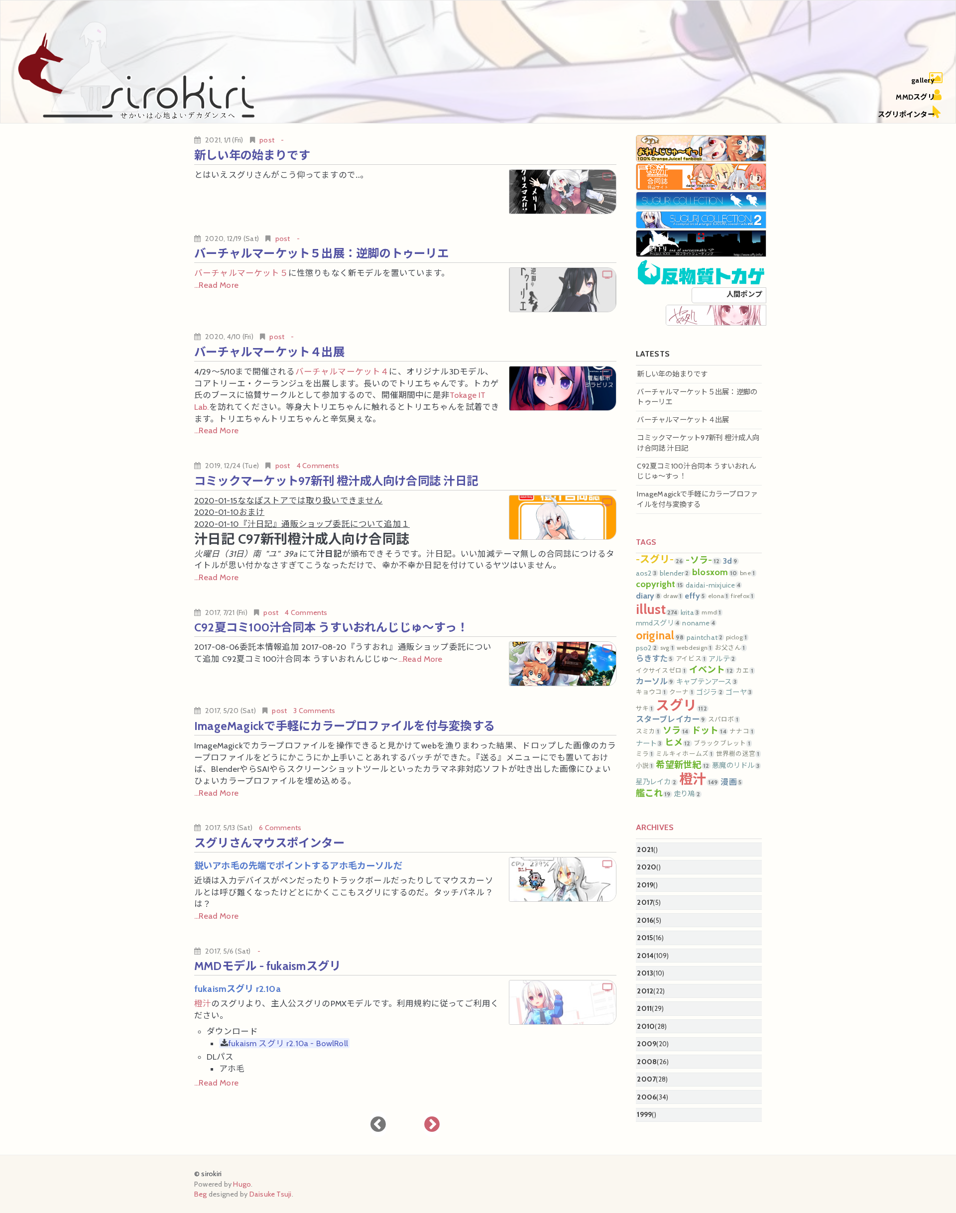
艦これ (653, 793)
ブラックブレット (722, 743)
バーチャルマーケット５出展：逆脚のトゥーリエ (321, 253)
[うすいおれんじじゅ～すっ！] (701, 147)
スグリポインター (906, 114)
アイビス (691, 658)
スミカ (648, 731)
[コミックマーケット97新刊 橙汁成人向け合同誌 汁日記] (562, 517)
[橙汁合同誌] (701, 176)
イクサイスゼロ (661, 670)
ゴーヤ (738, 692)
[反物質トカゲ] (701, 271)
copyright (659, 584)
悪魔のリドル (735, 765)
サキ (644, 708)
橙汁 (202, 1003)
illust (657, 609)
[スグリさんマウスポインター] (562, 879)
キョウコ (651, 692)
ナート (649, 743)
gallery (923, 80)
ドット (709, 730)
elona (718, 596)
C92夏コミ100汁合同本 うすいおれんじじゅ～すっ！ (331, 627)
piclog (736, 637)
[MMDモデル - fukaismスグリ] (562, 1002)
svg (667, 647)
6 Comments (280, 827)
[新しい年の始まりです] (562, 192)
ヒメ (678, 742)
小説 (644, 765)
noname (698, 622)
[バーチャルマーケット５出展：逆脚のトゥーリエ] (562, 290)
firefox (742, 596)
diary (648, 596)
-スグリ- (659, 560)
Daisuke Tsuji (270, 1194)
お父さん (730, 647)
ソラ (676, 730)
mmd (711, 612)
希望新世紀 (682, 764)
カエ (744, 670)
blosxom (714, 572)
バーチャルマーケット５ (241, 273)
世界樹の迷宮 (738, 753)
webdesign (694, 647)
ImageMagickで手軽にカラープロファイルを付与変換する (344, 726)
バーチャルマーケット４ (342, 371)
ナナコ (741, 731)
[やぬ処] (716, 314)
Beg (200, 1194)
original (660, 635)
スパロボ (723, 719)
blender (674, 573)
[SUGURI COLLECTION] (701, 199)
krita (690, 612)
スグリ (681, 705)
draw (672, 596)
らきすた (654, 658)
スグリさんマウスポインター (269, 843)
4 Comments (318, 465)
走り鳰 (687, 793)
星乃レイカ (656, 781)
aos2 (646, 573)
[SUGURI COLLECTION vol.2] (701, 219)
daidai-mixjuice (713, 585)
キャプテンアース (706, 681)
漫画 (730, 782)
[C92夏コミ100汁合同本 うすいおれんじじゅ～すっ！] (562, 664)
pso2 (646, 647)
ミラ (644, 753)
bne (747, 573)
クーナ (681, 692)
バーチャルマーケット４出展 (269, 352)
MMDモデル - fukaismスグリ (267, 966)
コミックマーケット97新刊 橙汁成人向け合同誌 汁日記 (336, 481)
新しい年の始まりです (252, 155)
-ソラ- (702, 560)
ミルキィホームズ (684, 753)
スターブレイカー (670, 719)
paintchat (704, 637)
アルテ (722, 658)
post (266, 139)
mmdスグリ (658, 622)
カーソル (654, 681)
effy (695, 596)
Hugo (242, 1184)
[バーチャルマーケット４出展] (562, 388)
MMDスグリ (915, 97)
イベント (711, 669)
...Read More (216, 285)
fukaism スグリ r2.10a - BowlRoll (288, 1043)
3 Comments (314, 710)
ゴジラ (709, 692)
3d (730, 561)
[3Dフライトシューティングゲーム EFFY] (701, 243)
